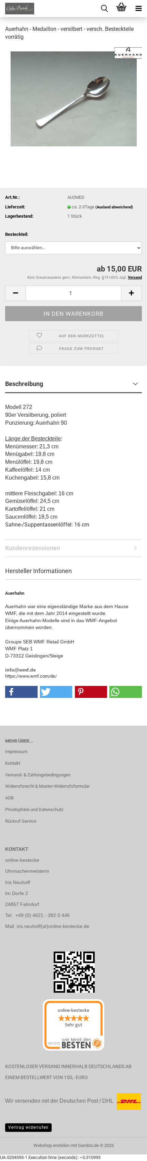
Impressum (16, 751)
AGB (9, 797)
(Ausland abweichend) (114, 207)
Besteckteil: (16, 234)
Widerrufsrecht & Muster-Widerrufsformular (47, 786)
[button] (15, 293)
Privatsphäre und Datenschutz (34, 809)
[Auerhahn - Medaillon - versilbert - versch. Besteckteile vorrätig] (74, 98)
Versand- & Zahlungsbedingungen (37, 774)
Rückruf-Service (20, 821)
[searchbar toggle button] (104, 8)
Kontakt (12, 763)
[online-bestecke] (17, 8)
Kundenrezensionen (32, 548)
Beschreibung (24, 383)
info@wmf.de (20, 670)
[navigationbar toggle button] (138, 8)
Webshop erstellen (52, 1145)
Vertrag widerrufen (28, 1127)
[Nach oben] (19, 1150)
